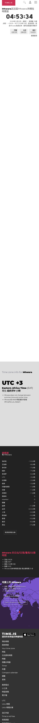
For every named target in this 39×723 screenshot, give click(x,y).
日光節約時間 (7, 655)
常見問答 (5, 720)
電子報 (4, 695)
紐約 (3, 471)
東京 (32, 31)
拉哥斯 (4, 480)
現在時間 (5, 641)
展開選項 (34, 36)
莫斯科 (4, 496)
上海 (3, 512)
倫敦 (3, 483)
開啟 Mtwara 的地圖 (12, 596)
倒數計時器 (6, 662)
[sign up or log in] (30, 3)
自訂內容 (5, 713)
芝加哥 (4, 464)
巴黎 (14, 31)
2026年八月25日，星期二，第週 (23, 21)
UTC (3, 477)
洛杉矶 (4, 461)
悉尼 (3, 525)
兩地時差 (5, 645)
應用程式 (5, 685)
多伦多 (4, 468)
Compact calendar (10, 673)
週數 (3, 676)
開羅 (3, 503)
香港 (3, 518)
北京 (23, 31)
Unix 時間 (6, 704)
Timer (4, 666)
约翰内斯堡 (6, 487)
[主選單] (35, 2)
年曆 (3, 669)
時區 (3, 652)
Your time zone (8, 648)
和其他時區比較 (10, 532)
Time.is (8, 3)
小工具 (4, 688)
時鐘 (3, 659)
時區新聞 (5, 692)
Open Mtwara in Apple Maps (15, 602)
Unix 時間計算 (7, 708)
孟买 (3, 509)
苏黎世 (4, 493)
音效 (3, 680)
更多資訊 (31, 23)
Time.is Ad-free (8, 716)
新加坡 (4, 515)
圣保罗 (4, 474)
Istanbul (5, 499)
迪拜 (3, 506)
